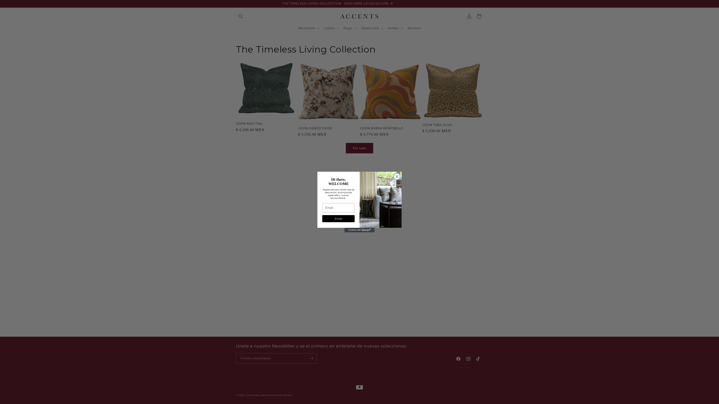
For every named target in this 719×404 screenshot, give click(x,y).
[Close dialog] (397, 176)
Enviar (338, 218)
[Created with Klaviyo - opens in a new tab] (359, 230)
